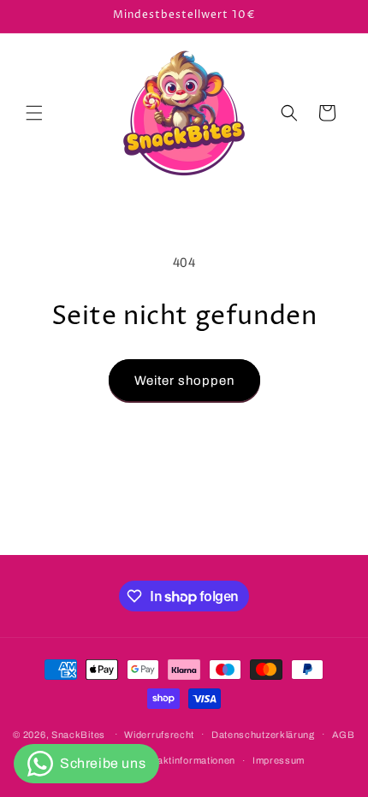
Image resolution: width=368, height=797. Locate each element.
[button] (34, 113)
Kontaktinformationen (185, 760)
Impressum (278, 760)
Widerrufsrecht (159, 734)
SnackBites (78, 734)
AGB (343, 734)
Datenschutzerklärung (263, 734)
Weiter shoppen (184, 380)
